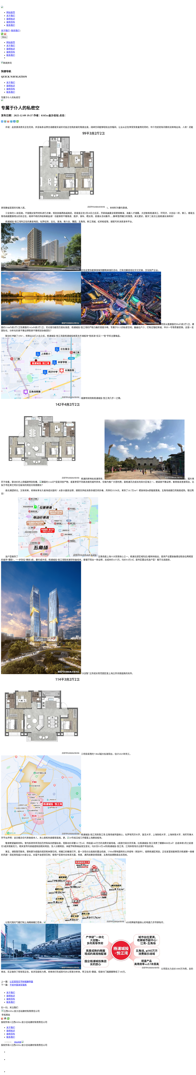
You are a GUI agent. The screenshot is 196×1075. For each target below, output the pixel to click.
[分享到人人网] (14, 121)
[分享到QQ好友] (5, 1018)
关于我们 (10, 16)
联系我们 (10, 25)
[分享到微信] (2, 34)
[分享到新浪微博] (5, 34)
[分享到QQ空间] (5, 121)
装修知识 (10, 19)
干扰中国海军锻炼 (18, 985)
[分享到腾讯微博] (11, 121)
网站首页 (10, 12)
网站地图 (17, 1042)
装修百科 (10, 22)
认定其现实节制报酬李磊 (21, 982)
